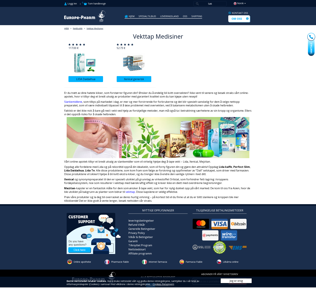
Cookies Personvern (163, 284)
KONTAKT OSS (240, 12)
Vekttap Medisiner (95, 28)
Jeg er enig (236, 281)
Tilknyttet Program (140, 245)
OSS (185, 16)
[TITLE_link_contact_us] (94, 233)
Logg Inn (72, 3)
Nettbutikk (77, 28)
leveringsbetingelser (141, 220)
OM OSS (237, 19)
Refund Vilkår (136, 225)
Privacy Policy (136, 233)
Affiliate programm (140, 253)
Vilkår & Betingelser (140, 237)
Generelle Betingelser (141, 229)
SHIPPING (196, 16)
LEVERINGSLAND (169, 16)
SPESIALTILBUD (147, 16)
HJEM (131, 16)
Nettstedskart (137, 249)
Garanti (133, 241)
